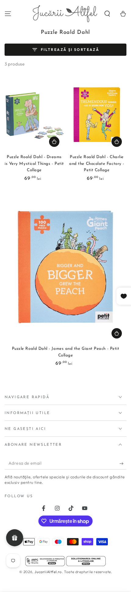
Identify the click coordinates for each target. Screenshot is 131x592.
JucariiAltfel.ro (48, 571)
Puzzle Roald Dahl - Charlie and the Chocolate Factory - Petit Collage (96, 163)
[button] (107, 14)
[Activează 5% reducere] (122, 463)
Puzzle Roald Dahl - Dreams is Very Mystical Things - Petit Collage (34, 163)
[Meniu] (8, 14)
